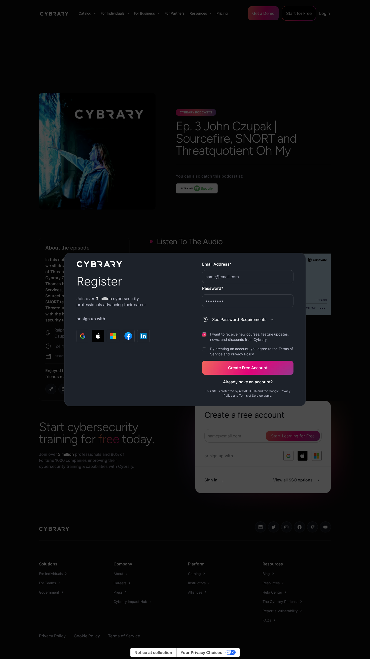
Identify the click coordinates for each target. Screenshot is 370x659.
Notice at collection (153, 652)
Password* (212, 288)
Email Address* (217, 264)
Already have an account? (248, 381)
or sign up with (91, 318)
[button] (241, 319)
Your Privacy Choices (201, 652)
